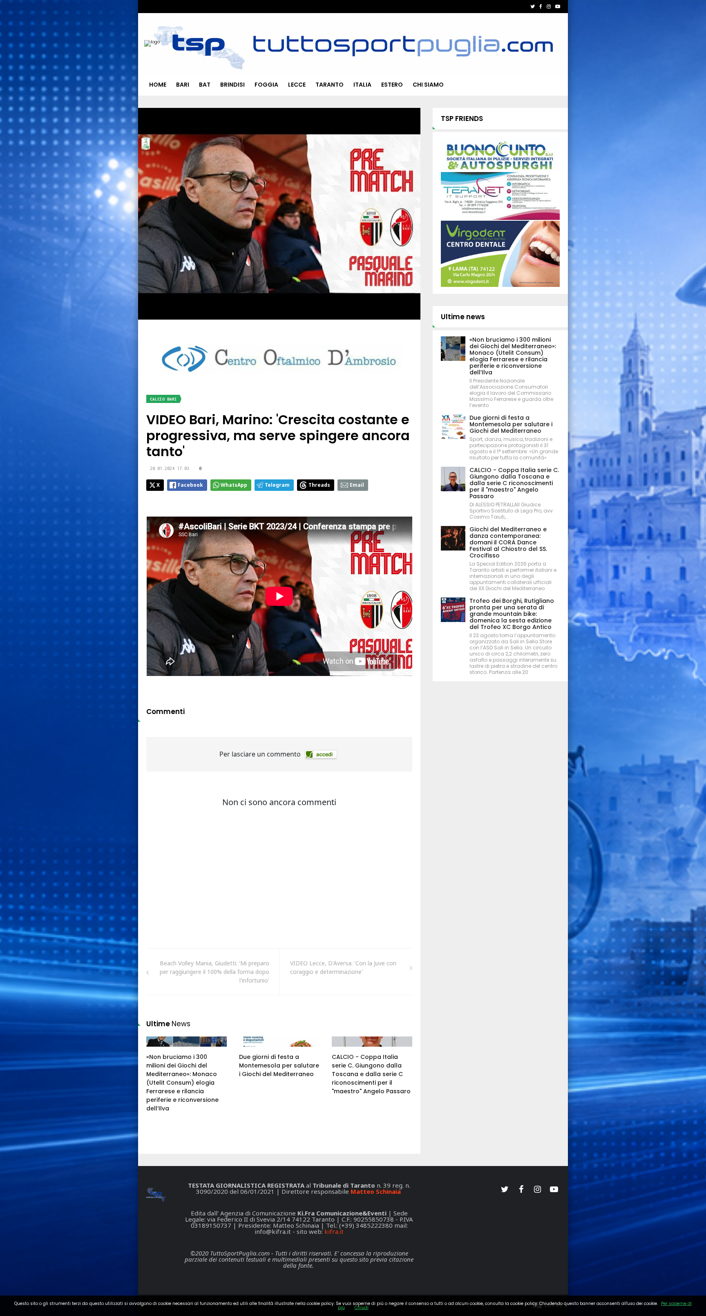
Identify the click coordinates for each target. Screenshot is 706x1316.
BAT (204, 85)
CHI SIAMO (428, 85)
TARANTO (329, 85)
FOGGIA (266, 85)
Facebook (190, 484)
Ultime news (463, 317)
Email (357, 484)
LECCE (297, 85)
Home (157, 85)
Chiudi (362, 1308)
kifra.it (334, 1231)
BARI (182, 85)
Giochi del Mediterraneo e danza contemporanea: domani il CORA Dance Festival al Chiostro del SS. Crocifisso (508, 542)
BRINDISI (232, 85)
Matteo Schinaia (376, 1191)
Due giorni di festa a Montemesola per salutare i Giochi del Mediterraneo (279, 1065)
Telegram (277, 484)
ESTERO (392, 85)
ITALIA (362, 85)
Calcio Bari (163, 399)
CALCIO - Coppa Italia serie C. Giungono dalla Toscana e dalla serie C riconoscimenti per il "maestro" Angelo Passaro (371, 1074)
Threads (319, 484)
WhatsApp (234, 484)
